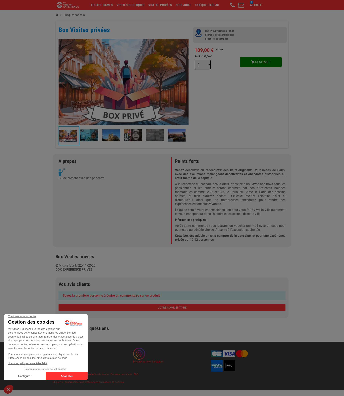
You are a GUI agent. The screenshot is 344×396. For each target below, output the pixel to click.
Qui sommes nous (120, 374)
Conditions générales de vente (91, 374)
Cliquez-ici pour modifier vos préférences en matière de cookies (88, 381)
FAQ (136, 374)
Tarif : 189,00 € (203, 56)
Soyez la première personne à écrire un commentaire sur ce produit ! (112, 295)
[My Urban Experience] (68, 4)
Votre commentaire (172, 307)
